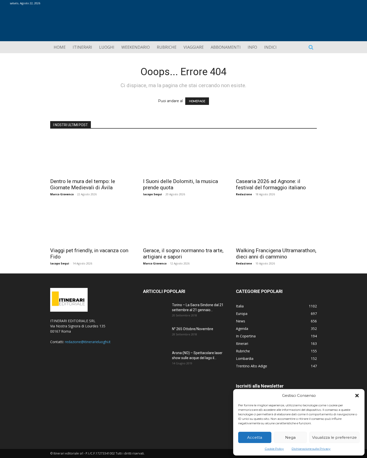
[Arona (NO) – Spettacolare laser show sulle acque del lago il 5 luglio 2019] (155, 359)
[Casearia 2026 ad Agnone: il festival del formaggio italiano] (276, 155)
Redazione (244, 194)
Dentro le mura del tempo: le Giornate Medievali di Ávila (82, 184)
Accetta (254, 437)
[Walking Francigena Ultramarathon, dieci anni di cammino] (276, 224)
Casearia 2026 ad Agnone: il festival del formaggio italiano (271, 184)
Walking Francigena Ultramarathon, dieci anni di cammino (276, 253)
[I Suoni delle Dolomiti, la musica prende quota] (183, 155)
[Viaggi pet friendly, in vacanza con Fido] (90, 224)
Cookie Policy (274, 449)
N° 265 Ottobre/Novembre (192, 329)
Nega (290, 437)
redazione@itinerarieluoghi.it (88, 341)
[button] (357, 395)
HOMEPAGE (197, 101)
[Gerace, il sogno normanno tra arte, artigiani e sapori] (183, 224)
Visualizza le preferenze (334, 437)
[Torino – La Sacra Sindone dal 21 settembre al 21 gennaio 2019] (155, 311)
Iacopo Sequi (152, 194)
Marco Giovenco (62, 194)
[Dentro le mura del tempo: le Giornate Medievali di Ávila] (90, 155)
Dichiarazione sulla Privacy (311, 449)
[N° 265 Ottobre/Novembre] (155, 335)
